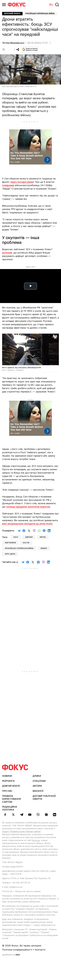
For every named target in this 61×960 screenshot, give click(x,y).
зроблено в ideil (11, 955)
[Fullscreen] (55, 337)
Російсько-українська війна (40, 13)
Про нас (7, 790)
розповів (7, 252)
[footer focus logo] (15, 767)
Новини (7, 775)
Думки (37, 775)
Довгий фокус (11, 785)
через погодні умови (22, 181)
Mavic (44, 548)
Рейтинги (8, 781)
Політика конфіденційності (17, 949)
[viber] (38, 814)
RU (51, 4)
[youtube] (29, 814)
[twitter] (13, 814)
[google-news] (46, 814)
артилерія (11, 543)
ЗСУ (16, 537)
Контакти (40, 949)
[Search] (57, 4)
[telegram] (21, 814)
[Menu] (4, 4)
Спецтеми (39, 781)
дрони (29, 537)
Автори (37, 785)
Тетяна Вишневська (13, 42)
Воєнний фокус (12, 13)
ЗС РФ (26, 543)
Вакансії (38, 790)
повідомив (8, 185)
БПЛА (43, 537)
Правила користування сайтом (11, 799)
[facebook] (5, 814)
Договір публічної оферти (44, 797)
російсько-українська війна (19, 548)
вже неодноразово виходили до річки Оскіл (27, 523)
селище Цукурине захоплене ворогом (28, 506)
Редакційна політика (9, 808)
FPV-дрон (10, 554)
